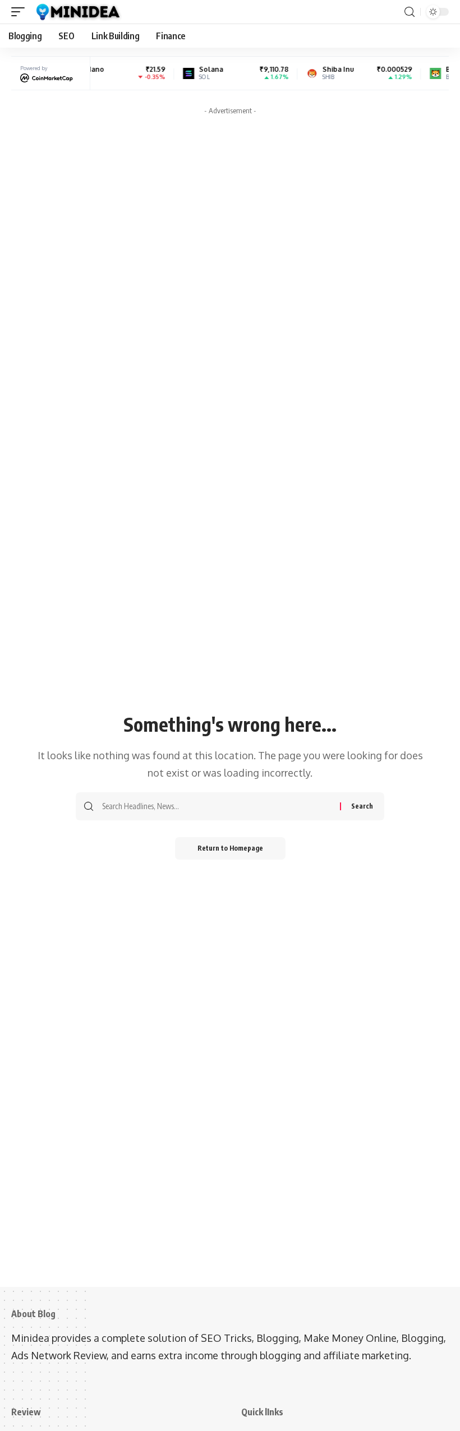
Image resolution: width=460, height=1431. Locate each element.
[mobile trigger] (20, 12)
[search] (409, 12)
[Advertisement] (230, 198)
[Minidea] (77, 12)
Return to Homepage (230, 848)
